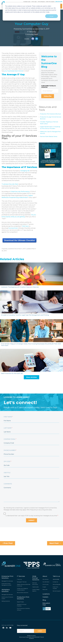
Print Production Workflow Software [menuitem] (23, 609)
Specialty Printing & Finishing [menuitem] (21, 605)
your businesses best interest (13, 71)
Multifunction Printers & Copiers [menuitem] (7, 597)
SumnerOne (27, 29)
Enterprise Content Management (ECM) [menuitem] (6, 584)
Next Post (54, 543)
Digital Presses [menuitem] (20, 601)
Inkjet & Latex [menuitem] (35, 587)
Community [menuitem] (45, 584)
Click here (25, 226)
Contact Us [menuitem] (55, 581)
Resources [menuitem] (45, 589)
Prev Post (8, 543)
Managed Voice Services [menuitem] (7, 594)
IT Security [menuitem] (19, 579)
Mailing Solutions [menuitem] (6, 601)
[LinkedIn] (7, 628)
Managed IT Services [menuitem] (21, 581)
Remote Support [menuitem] (57, 591)
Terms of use (22, 637)
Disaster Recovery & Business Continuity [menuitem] (23, 585)
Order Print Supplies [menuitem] (55, 587)
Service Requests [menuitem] (56, 584)
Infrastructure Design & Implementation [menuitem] (22, 589)
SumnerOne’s (13, 228)
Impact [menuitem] (44, 587)
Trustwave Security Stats (10, 184)
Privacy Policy (28, 637)
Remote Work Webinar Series (48, 136)
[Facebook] (3, 628)
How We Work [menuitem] (46, 581)
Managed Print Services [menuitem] (7, 581)
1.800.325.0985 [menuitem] (56, 579)
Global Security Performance (20, 191)
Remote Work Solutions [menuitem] (22, 592)
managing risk (24, 170)
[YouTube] (10, 628)
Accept (51, 16)
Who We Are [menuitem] (45, 579)
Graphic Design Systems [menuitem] (36, 590)
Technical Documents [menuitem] (35, 583)
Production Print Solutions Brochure (50, 114)
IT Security (31, 32)
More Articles (31, 377)
